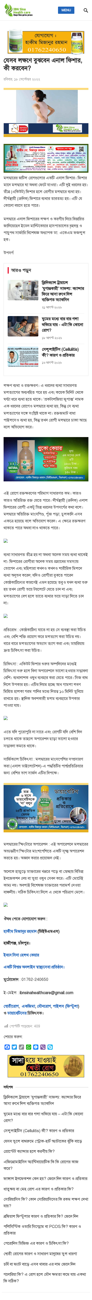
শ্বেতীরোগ (11, 1006)
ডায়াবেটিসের (17, 1013)
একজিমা (28, 1006)
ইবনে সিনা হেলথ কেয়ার (21, 955)
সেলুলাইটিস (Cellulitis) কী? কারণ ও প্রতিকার (39, 1130)
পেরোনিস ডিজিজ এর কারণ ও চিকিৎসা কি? (36, 1243)
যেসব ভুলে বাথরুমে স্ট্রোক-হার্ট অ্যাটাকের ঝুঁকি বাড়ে (43, 1141)
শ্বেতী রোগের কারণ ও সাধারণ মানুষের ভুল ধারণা (40, 1253)
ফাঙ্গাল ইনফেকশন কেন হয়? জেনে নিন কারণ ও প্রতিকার (45, 1178)
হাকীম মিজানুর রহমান (20, 931)
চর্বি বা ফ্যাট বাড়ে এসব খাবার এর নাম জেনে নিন (39, 1264)
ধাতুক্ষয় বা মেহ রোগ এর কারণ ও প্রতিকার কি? (39, 1189)
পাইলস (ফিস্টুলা (65, 1006)
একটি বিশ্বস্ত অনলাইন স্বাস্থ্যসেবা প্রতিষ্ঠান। (34, 967)
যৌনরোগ (44, 1006)
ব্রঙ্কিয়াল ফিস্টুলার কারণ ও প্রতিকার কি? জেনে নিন (41, 1216)
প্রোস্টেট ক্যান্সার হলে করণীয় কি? (29, 1151)
